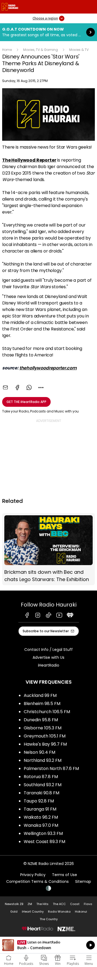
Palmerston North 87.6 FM (51, 768)
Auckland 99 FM (40, 695)
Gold (14, 911)
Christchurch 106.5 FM (47, 712)
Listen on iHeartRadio (48, 945)
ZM (29, 904)
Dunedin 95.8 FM (41, 720)
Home (7, 49)
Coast (74, 904)
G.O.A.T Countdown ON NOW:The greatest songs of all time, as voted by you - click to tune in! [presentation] (48, 32)
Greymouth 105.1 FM (44, 736)
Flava (88, 904)
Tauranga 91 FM (40, 809)
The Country (49, 919)
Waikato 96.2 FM (41, 817)
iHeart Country (33, 911)
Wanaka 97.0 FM (41, 825)
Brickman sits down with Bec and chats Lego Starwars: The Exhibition (48, 549)
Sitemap (83, 881)
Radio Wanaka (59, 911)
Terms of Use (64, 874)
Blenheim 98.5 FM (42, 703)
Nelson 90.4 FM (39, 752)
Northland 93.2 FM (42, 760)
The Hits (42, 904)
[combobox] (41, 387)
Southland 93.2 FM (42, 785)
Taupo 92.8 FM (39, 801)
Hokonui (81, 911)
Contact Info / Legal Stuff (48, 649)
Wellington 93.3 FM (43, 833)
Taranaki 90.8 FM (41, 793)
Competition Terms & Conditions (37, 881)
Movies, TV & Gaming (40, 49)
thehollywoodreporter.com (48, 368)
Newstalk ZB (14, 904)
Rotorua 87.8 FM (41, 776)
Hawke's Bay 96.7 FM (45, 744)
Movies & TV (79, 49)
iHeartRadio (48, 665)
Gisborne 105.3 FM (42, 728)
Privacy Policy (33, 874)
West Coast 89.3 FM (44, 841)
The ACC (59, 904)
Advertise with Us (48, 657)
